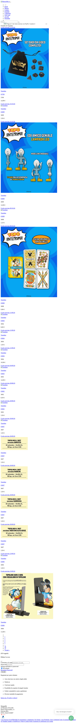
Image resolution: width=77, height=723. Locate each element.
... (5, 645)
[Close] (1, 661)
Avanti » (7, 650)
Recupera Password (6, 670)
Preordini (7, 18)
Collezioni (8, 13)
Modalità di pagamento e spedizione (23, 719)
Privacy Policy (20, 721)
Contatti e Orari (11, 721)
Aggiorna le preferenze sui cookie (43, 721)
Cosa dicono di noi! (6, 719)
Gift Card (7, 15)
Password (3, 664)
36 (5, 647)
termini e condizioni (52, 24)
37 (5, 648)
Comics (7, 10)
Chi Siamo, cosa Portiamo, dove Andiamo (46, 719)
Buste (6, 6)
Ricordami (6, 668)
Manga (7, 8)
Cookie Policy (29, 721)
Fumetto (7, 11)
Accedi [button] (7, 17)
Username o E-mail (6, 662)
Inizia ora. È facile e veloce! (9, 698)
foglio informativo (40, 24)
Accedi (3, 672)
